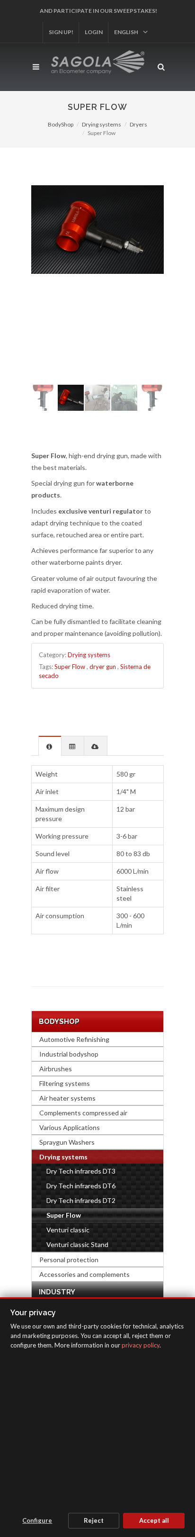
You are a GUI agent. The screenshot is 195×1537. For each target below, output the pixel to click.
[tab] (50, 745)
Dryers (138, 124)
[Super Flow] (97, 229)
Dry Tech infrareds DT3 (80, 1171)
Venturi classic (67, 1230)
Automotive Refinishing (74, 1039)
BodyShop (60, 124)
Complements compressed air (83, 1113)
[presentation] (50, 746)
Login (94, 32)
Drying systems (101, 124)
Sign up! (61, 32)
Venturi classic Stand (77, 1244)
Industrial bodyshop (68, 1054)
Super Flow (69, 666)
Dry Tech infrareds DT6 (80, 1186)
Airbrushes (55, 1069)
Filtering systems (64, 1083)
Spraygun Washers (67, 1142)
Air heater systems (67, 1098)
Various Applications (69, 1127)
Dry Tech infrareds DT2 (80, 1200)
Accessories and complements (84, 1274)
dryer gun (102, 666)
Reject (94, 1520)
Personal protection (68, 1260)
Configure (37, 1520)
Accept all (154, 1520)
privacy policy (141, 1345)
